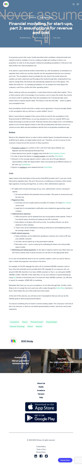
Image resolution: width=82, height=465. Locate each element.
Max (14, 278)
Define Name (60, 288)
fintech (30, 326)
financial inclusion (37, 322)
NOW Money (26, 38)
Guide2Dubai (25, 165)
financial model (51, 322)
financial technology (17, 326)
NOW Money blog (46, 17)
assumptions (14, 322)
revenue (39, 326)
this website (67, 203)
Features (33, 17)
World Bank (59, 156)
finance (24, 322)
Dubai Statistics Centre (57, 153)
